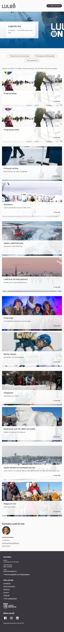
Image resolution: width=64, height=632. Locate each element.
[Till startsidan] (8, 7)
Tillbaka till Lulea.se (55, 5)
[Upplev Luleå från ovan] (59, 251)
